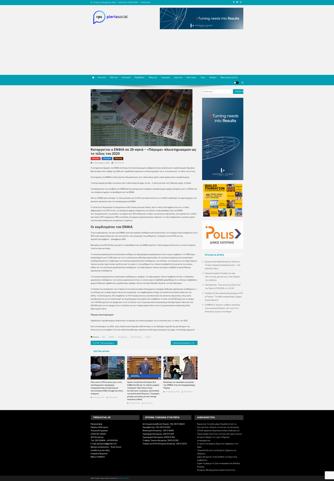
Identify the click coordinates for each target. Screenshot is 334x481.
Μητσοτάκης (136, 337)
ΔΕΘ (103, 337)
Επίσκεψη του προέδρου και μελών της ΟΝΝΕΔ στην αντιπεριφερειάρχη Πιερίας (179, 385)
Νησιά (148, 337)
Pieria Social (119, 163)
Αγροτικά (178, 77)
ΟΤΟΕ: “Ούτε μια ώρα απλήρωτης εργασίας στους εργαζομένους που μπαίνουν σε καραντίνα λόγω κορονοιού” (105, 343)
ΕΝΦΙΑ (111, 337)
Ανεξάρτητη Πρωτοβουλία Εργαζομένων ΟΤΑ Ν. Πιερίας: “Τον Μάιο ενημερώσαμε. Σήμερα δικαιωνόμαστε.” (224, 296)
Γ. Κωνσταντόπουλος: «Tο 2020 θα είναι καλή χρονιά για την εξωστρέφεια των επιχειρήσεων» (185, 343)
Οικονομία (126, 77)
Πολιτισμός (191, 77)
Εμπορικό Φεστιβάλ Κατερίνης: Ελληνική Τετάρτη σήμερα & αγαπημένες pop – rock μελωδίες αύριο (222, 265)
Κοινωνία (102, 77)
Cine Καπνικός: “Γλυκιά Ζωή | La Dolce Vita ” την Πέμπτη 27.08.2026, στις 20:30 (223, 286)
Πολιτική (114, 77)
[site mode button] (236, 82)
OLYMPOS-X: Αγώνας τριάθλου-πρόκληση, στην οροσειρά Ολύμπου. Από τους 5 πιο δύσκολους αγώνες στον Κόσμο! (222, 308)
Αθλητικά (153, 77)
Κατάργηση (122, 337)
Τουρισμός (165, 77)
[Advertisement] (167, 52)
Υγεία (202, 77)
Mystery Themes (123, 478)
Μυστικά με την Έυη (229, 77)
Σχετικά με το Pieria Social (128, 2)
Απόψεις (213, 77)
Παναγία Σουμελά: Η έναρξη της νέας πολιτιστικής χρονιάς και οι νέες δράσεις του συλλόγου (222, 276)
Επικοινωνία (145, 2)
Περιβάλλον (140, 77)
